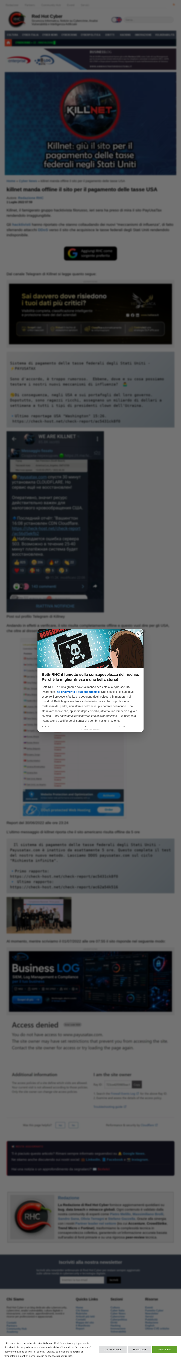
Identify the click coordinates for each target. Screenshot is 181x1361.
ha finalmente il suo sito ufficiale (78, 691)
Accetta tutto (164, 1349)
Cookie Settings (112, 1349)
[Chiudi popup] (138, 634)
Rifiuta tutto (139, 1349)
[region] (90, 1348)
